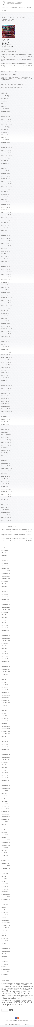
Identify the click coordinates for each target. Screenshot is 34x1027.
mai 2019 (3, 315)
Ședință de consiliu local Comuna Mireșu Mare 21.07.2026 (16, 66)
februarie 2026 (5, 111)
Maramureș (19, 991)
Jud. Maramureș (18, 989)
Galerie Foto (5, 7)
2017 (15, 983)
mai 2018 (3, 344)
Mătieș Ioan (4, 993)
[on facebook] (16, 1018)
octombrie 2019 (5, 302)
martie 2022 (4, 233)
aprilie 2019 (4, 318)
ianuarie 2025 (4, 145)
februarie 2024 (5, 173)
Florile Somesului (28, 988)
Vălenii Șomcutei (25, 997)
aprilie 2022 (4, 230)
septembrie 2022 (5, 217)
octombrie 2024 (5, 152)
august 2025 (4, 127)
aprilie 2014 (4, 458)
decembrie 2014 (5, 440)
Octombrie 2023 (10, 993)
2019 (20, 983)
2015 (9, 983)
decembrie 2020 (5, 271)
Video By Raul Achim (14, 997)
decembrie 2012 (5, 491)
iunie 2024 (4, 163)
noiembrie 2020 (5, 274)
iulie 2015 (3, 421)
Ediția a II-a (21, 988)
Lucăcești (3, 991)
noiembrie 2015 (5, 414)
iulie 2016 (3, 396)
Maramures (11, 991)
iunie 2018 (4, 341)
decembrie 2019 (5, 297)
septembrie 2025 (5, 124)
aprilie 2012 (4, 507)
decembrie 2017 (5, 357)
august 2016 (4, 393)
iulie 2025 (3, 129)
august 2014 (4, 450)
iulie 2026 (3, 98)
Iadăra (5, 989)
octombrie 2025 (5, 121)
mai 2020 (3, 284)
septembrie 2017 (5, 365)
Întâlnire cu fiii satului (6, 1002)
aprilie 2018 (4, 346)
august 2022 (4, 220)
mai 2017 (3, 375)
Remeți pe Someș (16, 995)
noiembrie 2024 (5, 150)
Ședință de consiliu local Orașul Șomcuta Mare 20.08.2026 (16, 54)
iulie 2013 (3, 478)
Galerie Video (13, 7)
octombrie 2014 (5, 445)
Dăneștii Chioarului (15, 988)
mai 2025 (3, 134)
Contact (4, 10)
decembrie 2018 (5, 328)
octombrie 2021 (5, 246)
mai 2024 (3, 165)
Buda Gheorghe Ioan (18, 985)
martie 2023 (4, 202)
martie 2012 (4, 509)
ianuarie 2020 (4, 295)
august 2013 (4, 476)
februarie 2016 (5, 406)
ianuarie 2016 (4, 409)
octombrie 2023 (5, 183)
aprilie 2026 (4, 106)
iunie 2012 (4, 502)
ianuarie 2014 (4, 465)
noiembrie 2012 (5, 494)
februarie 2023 (5, 204)
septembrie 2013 (5, 473)
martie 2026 (4, 108)
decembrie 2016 (5, 385)
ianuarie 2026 (4, 114)
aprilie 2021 (4, 261)
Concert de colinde (27, 987)
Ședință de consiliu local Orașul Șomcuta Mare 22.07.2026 (16, 63)
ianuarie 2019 (4, 326)
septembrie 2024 (5, 155)
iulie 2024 (3, 160)
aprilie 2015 (4, 429)
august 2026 (4, 96)
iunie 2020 (4, 282)
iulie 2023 (3, 191)
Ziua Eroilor (18, 1000)
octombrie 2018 (5, 334)
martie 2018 (4, 349)
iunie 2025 (4, 132)
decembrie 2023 (5, 178)
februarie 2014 (5, 463)
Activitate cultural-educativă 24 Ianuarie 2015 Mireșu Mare (6, 42)
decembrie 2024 (5, 147)
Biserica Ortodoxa (5, 985)
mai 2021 (3, 259)
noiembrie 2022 (5, 212)
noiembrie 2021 (5, 243)
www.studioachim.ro (10, 998)
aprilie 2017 (4, 377)
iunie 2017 (4, 372)
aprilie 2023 (4, 199)
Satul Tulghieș (12, 74)
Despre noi (22, 7)
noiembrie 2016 (5, 388)
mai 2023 (3, 196)
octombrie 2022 (5, 215)
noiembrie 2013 (5, 471)
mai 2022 (3, 227)
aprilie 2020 (4, 287)
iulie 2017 (3, 370)
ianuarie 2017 (4, 383)
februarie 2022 (5, 235)
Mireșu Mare (27, 991)
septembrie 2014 (5, 447)
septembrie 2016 (5, 390)
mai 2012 (3, 504)
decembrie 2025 (5, 116)
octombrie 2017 (5, 362)
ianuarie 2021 (4, 269)
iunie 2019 (4, 313)
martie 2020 (4, 290)
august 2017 (4, 367)
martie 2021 (4, 264)
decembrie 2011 (5, 515)
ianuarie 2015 (4, 437)
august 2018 (4, 336)
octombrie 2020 (5, 277)
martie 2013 (4, 486)
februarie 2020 (5, 292)
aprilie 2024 (4, 168)
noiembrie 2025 (5, 119)
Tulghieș (3, 997)
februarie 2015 (5, 434)
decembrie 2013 (5, 468)
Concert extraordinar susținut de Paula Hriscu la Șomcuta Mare (16, 60)
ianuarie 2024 (4, 176)
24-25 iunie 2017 (4, 983)
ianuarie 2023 (4, 207)
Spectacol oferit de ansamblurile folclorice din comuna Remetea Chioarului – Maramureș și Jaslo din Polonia (16, 78)
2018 (17, 983)
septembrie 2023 (5, 186)
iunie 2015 (4, 424)
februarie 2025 (5, 142)
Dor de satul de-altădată (6, 988)
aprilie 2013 (4, 484)
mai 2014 (3, 455)
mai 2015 (3, 427)
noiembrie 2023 (5, 181)
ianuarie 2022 (4, 238)
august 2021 (4, 251)
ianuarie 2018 (4, 354)
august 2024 (4, 158)
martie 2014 (4, 460)
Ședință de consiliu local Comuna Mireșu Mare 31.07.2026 (16, 57)
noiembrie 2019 (5, 300)
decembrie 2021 (5, 240)
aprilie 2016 (4, 401)
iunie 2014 (4, 453)
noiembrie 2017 (5, 359)
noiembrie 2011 (5, 517)
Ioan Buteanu (10, 989)
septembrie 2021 (5, 248)
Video (7, 997)
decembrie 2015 (5, 411)
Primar (9, 995)
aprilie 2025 (4, 137)
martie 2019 (4, 321)
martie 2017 (4, 380)
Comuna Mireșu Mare (10, 987)
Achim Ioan (24, 983)
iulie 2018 (3, 339)
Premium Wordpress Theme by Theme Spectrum (17, 1024)
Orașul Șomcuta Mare (15, 994)
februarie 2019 (5, 323)
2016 (12, 983)
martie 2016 (4, 403)
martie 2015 (4, 432)
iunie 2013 (4, 481)
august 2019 (4, 308)
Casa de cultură (30, 985)
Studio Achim (14, 3)
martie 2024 (4, 171)
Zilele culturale (22, 998)
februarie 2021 (5, 266)
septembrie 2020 (5, 279)
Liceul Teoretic (26, 989)
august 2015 (4, 419)
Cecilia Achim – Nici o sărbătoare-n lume (16, 84)
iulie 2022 (3, 222)
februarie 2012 (5, 512)
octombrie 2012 (5, 496)
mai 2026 (3, 103)
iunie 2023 (4, 194)
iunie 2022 (4, 225)
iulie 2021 (3, 253)
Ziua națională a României (26, 1000)
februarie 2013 (5, 489)
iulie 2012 (3, 499)
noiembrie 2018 (5, 331)
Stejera (22, 995)
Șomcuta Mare (14, 1004)
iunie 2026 (4, 101)
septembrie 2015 (5, 416)
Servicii (29, 7)
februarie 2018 (5, 352)
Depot (2, 82)
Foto (2, 989)
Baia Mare (29, 983)
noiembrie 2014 (5, 442)
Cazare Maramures (6, 77)
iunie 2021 (4, 256)
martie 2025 (4, 140)
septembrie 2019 (5, 305)
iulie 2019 (3, 310)
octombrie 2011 (5, 520)
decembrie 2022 (5, 209)
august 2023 (4, 189)
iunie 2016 (4, 398)
